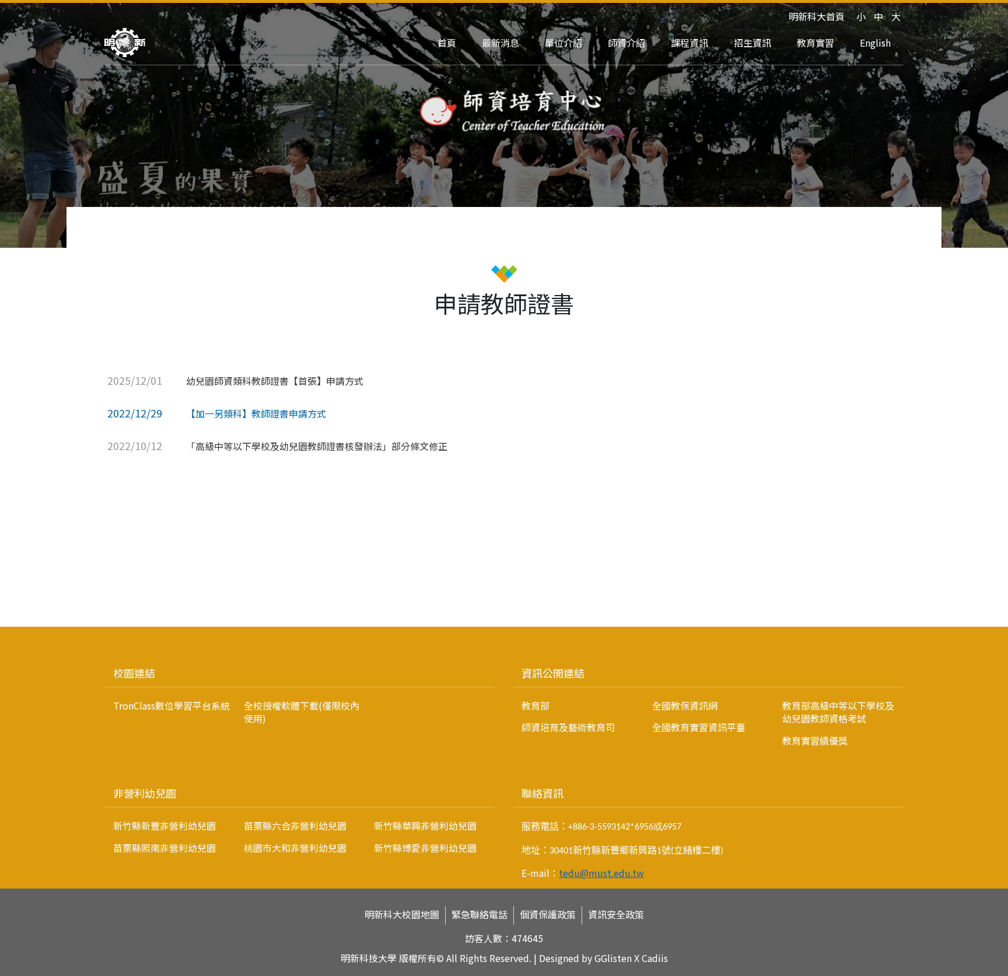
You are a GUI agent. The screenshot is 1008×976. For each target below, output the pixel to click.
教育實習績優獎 (815, 740)
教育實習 (815, 43)
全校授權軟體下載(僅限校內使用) (301, 711)
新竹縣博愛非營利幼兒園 (425, 848)
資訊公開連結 (553, 672)
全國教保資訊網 (685, 705)
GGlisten (613, 958)
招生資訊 (752, 43)
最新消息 (500, 43)
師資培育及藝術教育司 (568, 727)
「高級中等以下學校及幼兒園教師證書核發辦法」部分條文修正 (316, 446)
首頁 (447, 43)
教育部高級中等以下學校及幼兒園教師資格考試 (838, 711)
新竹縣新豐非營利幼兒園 (164, 826)
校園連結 (134, 672)
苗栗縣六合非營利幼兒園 (295, 826)
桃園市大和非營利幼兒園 (295, 848)
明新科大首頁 (817, 16)
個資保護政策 (548, 914)
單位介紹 (563, 43)
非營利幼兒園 (144, 793)
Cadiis (655, 958)
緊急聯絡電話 (480, 914)
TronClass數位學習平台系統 (171, 705)
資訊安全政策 (616, 914)
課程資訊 (689, 43)
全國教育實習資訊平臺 (699, 727)
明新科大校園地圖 (402, 914)
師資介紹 (626, 43)
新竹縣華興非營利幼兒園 (425, 826)
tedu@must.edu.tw (601, 873)
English (875, 43)
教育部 (536, 705)
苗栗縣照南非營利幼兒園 (164, 848)
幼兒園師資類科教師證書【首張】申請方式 (274, 381)
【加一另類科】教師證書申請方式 (256, 413)
